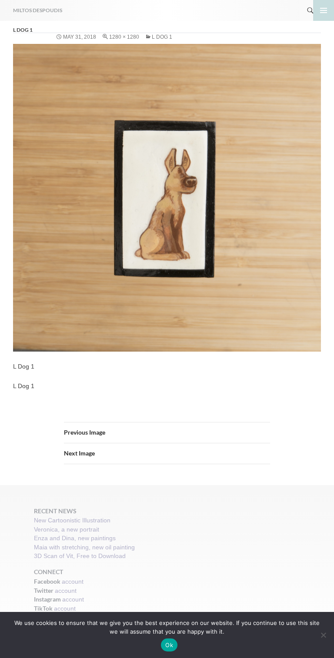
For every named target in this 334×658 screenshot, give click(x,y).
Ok (169, 644)
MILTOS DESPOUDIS (37, 10)
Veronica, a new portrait (66, 529)
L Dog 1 (162, 37)
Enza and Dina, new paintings (75, 538)
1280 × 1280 (124, 37)
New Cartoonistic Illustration (72, 520)
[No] (323, 635)
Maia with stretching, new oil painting (84, 547)
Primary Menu (323, 10)
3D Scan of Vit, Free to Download (80, 555)
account (73, 581)
